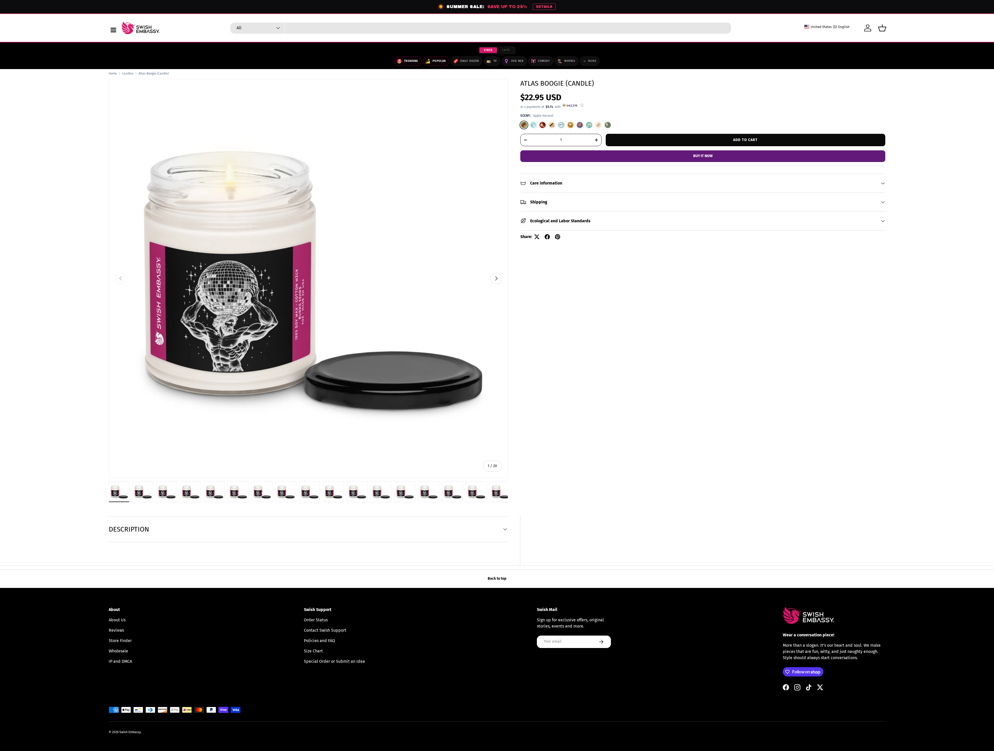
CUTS (506, 50)
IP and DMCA (120, 661)
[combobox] (480, 28)
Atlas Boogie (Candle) (153, 73)
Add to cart (745, 140)
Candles (128, 73)
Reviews (116, 630)
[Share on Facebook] (547, 237)
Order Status (316, 619)
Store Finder (120, 640)
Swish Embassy (130, 732)
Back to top (497, 578)
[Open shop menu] (113, 30)
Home (113, 73)
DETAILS (544, 7)
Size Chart (313, 651)
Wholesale (118, 651)
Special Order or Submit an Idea (334, 661)
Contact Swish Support (325, 630)
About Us (117, 619)
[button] (882, 28)
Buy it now (703, 156)
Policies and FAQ (319, 640)
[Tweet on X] (537, 237)
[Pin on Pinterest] (557, 237)
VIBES (488, 50)
